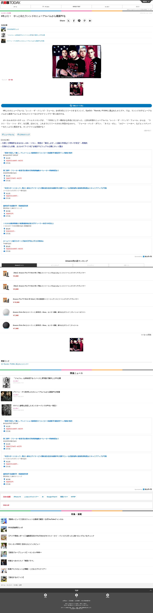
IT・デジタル (46, 6)
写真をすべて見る (78, 105)
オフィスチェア (55, 265)
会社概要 (77, 600)
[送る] (79, 21)
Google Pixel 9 (52, 497)
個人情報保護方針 (85, 600)
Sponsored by (138, 256)
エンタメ (107, 6)
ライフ (137, 6)
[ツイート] (68, 21)
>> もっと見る (146, 334)
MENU (145, 1)
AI (42, 497)
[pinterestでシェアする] (84, 21)
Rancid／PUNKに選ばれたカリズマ (16, 364)
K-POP (73, 497)
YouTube (107, 597)
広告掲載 (71, 600)
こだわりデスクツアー (31, 497)
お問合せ (65, 600)
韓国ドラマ (64, 497)
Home (45, 597)
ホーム (15, 6)
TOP (76, 590)
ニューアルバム (9, 134)
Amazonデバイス (19, 265)
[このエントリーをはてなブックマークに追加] (90, 21)
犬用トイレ (126, 265)
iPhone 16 (17, 497)
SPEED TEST (76, 6)
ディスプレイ (90, 265)
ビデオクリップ (24, 134)
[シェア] (74, 21)
